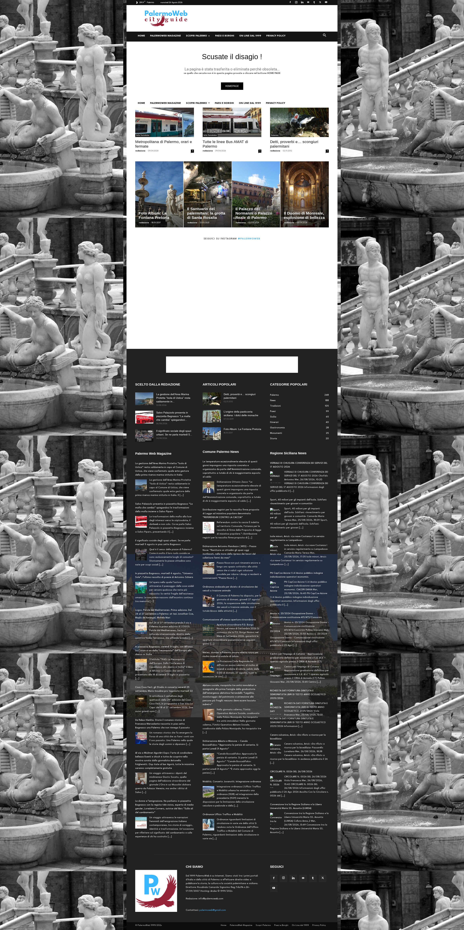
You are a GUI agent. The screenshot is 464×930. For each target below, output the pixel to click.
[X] (320, 2)
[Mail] (308, 2)
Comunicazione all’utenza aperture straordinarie (229, 620)
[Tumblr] (314, 2)
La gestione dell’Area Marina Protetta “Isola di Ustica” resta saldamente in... (173, 398)
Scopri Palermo (196, 36)
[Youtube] (326, 2)
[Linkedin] (302, 2)
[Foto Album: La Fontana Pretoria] (212, 433)
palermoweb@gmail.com (212, 910)
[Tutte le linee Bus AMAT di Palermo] (232, 122)
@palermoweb (249, 238)
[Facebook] (290, 2)
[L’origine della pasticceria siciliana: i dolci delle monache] (212, 416)
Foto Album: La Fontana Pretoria (242, 429)
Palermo (274, 135)
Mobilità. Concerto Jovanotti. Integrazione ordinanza (232, 781)
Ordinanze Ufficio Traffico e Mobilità (223, 814)
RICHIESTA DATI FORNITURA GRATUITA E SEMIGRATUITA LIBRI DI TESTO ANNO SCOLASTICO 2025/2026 (298, 658)
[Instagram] (296, 2)
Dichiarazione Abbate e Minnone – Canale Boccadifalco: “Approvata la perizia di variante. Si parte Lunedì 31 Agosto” (230, 745)
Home (141, 36)
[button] (324, 36)
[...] (182, 495)
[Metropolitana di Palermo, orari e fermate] (164, 122)
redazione (140, 151)
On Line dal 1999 (250, 36)
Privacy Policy (275, 36)
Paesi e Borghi (224, 36)
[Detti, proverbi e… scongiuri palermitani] (299, 122)
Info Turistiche (142, 135)
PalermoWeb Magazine (165, 36)
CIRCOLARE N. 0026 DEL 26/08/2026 (291, 735)
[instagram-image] (153, 269)
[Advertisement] (263, 18)
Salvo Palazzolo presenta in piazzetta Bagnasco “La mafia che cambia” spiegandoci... (173, 416)
